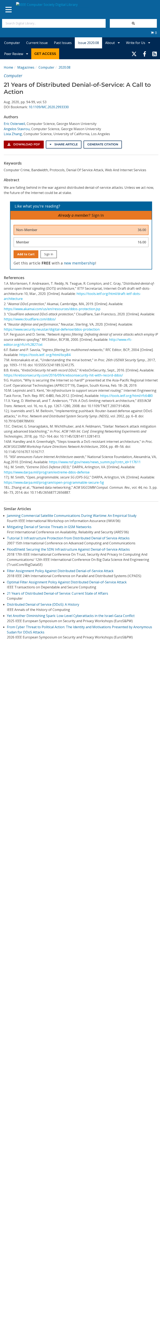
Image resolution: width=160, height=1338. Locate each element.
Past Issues (63, 42)
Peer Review (14, 54)
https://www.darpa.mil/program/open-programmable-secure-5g (54, 482)
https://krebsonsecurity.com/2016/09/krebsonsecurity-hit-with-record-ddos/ (63, 375)
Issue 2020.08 (88, 42)
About (110, 42)
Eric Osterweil (14, 123)
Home (8, 67)
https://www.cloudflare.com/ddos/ (30, 319)
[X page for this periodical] (134, 53)
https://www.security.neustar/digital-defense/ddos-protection (52, 329)
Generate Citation (102, 144)
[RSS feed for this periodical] (154, 53)
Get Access (45, 54)
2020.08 (64, 67)
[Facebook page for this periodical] (144, 53)
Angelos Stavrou (17, 129)
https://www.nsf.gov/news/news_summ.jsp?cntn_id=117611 (95, 462)
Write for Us (136, 42)
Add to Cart (26, 254)
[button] (154, 32)
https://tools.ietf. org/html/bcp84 (44, 354)
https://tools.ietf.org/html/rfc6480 (126, 395)
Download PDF (26, 144)
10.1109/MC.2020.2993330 (49, 107)
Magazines (25, 67)
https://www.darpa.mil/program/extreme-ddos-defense (47, 472)
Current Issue (37, 42)
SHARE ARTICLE (66, 144)
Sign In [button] (98, 215)
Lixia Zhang (13, 134)
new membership (79, 263)
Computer (12, 42)
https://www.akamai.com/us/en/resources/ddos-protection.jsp (52, 309)
